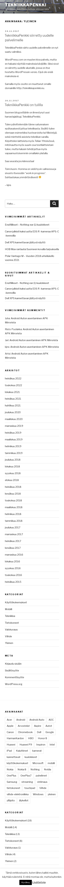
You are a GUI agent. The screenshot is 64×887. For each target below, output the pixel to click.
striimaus (42, 781)
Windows (38, 794)
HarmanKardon (15, 738)
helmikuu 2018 (13, 514)
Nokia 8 (22, 769)
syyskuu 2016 (13, 568)
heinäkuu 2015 (13, 581)
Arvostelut (24, 725)
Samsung (12, 781)
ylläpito (11, 800)
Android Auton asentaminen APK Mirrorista (34, 340)
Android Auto (36, 719)
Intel (52, 744)
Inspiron (40, 744)
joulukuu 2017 (12, 527)
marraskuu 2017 (14, 534)
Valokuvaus (11, 629)
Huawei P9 (26, 744)
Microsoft (37, 763)
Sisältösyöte (12, 670)
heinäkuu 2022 (13, 378)
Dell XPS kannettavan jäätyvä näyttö (25, 242)
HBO (31, 738)
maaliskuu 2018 (13, 507)
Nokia (10, 769)
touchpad (29, 788)
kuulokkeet (31, 757)
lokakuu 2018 (12, 466)
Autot (48, 725)
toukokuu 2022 (13, 385)
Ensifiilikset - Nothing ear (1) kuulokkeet (27, 283)
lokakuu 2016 (12, 561)
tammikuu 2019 (13, 453)
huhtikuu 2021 (13, 405)
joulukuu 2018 (13, 459)
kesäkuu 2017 (13, 547)
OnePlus (11, 775)
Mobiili (8, 609)
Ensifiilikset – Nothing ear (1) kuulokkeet (27, 224)
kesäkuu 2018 (13, 493)
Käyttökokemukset (16, 602)
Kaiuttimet (22, 750)
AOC (51, 719)
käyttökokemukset (17, 763)
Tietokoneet (12, 622)
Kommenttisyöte (14, 677)
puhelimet (41, 775)
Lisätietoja (39, 882)
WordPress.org (13, 684)
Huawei (11, 744)
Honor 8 (42, 738)
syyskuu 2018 (13, 473)
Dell (39, 732)
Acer (9, 719)
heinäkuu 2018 (13, 486)
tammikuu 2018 (13, 520)
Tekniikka (10, 616)
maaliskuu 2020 (14, 419)
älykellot (23, 800)
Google (49, 732)
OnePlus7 (26, 775)
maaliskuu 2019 (13, 439)
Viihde (8, 636)
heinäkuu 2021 (13, 398)
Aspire (37, 725)
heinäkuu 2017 (13, 541)
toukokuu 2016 (13, 575)
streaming (27, 781)
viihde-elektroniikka (18, 794)
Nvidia (47, 769)
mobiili (51, 763)
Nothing (35, 769)
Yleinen (9, 643)
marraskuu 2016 (14, 554)
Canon (10, 732)
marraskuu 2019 (14, 425)
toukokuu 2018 (13, 500)
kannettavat (13, 757)
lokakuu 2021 (12, 392)
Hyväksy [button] (25, 882)
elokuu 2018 (12, 480)
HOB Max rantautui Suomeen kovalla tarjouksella (32, 249)
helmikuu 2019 (13, 446)
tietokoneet (13, 788)
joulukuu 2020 (13, 412)
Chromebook (25, 732)
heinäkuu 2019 (13, 432)
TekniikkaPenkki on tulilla (24, 105)
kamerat (37, 750)
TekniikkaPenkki (25, 4)
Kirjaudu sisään (13, 663)
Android (20, 719)
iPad (9, 750)
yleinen (52, 794)
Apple (10, 725)
